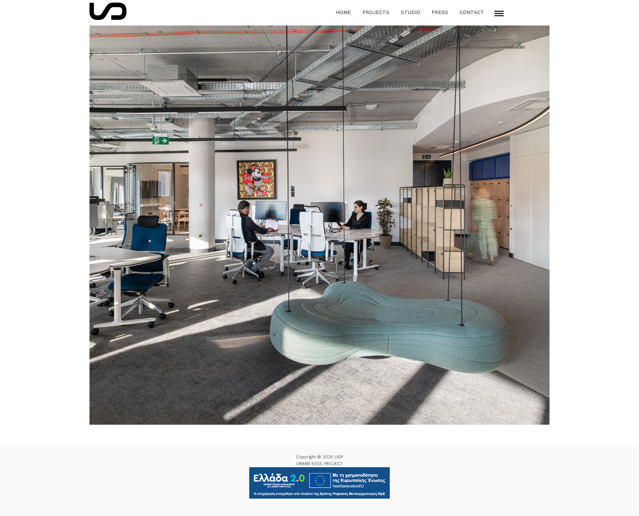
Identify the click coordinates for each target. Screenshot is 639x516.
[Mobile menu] (499, 13)
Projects (375, 12)
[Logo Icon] (107, 11)
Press (440, 12)
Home (343, 12)
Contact (472, 12)
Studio (410, 12)
